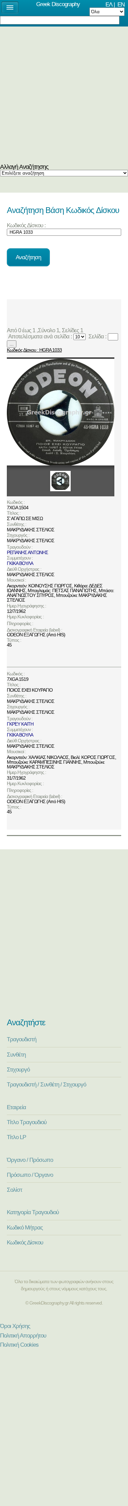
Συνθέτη (16, 1054)
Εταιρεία (16, 1107)
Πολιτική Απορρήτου (23, 1335)
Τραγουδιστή (21, 1039)
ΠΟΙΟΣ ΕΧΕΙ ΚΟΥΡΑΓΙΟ (30, 690)
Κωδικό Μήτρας (25, 1227)
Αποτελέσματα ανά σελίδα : (39, 336)
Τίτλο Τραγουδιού (26, 1122)
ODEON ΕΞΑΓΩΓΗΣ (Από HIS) (36, 634)
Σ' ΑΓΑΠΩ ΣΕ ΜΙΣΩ (25, 518)
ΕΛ (108, 4)
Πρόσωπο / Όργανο (30, 1174)
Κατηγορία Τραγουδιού (33, 1212)
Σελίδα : (96, 336)
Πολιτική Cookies (19, 1344)
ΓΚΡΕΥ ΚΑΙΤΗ (20, 724)
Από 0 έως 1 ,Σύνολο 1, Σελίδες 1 (46, 330)
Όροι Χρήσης (15, 1326)
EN (121, 4)
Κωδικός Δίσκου (25, 1242)
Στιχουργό (18, 1069)
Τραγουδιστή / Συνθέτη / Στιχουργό (46, 1084)
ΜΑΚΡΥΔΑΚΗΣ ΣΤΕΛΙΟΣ (30, 529)
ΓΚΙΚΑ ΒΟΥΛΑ (20, 563)
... (12, 344)
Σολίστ (14, 1189)
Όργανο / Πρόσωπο (30, 1159)
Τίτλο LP (16, 1137)
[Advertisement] (64, 96)
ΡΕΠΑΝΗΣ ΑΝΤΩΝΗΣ (27, 552)
